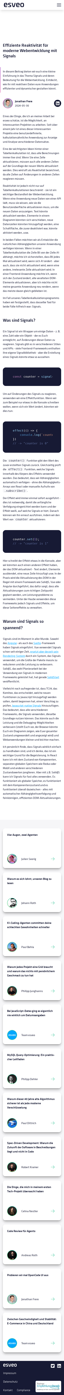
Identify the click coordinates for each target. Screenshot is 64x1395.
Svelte (37, 643)
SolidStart (53, 677)
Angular (12, 643)
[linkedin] (57, 103)
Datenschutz (10, 1381)
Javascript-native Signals (26, 705)
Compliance (23, 1390)
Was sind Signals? (19, 320)
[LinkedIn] (59, 1371)
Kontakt (8, 1390)
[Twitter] (52, 1371)
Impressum (9, 1373)
